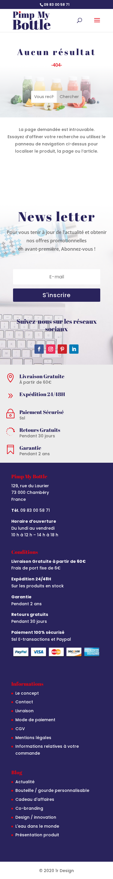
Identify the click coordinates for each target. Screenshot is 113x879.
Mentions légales (33, 738)
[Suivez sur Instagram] (50, 349)
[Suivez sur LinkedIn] (74, 349)
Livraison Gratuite (41, 376)
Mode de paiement (35, 720)
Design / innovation (35, 817)
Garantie (30, 447)
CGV (20, 729)
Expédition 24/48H (42, 394)
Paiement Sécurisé (41, 411)
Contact (24, 702)
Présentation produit (37, 835)
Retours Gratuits (39, 429)
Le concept (27, 693)
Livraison (24, 711)
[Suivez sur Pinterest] (62, 349)
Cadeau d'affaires (34, 799)
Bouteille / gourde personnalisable (52, 790)
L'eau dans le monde (37, 826)
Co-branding (29, 808)
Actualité (24, 782)
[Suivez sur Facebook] (39, 349)
